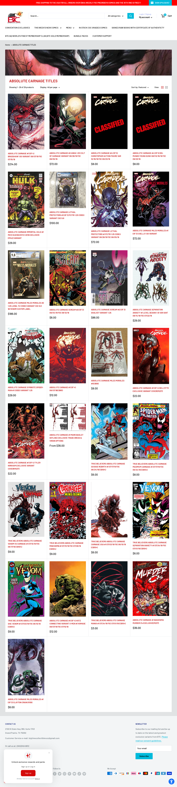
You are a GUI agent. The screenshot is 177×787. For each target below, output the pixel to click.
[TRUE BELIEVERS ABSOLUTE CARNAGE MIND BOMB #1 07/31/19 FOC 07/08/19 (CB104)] (67, 510)
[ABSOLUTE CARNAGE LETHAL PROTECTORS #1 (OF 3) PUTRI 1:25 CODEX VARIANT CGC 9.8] (67, 190)
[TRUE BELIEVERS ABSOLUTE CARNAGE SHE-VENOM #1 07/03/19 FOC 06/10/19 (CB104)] (26, 589)
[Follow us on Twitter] (59, 773)
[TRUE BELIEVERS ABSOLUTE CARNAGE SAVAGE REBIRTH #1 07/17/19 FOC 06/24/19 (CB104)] (109, 431)
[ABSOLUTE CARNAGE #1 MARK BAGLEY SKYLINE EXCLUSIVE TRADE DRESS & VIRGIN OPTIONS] (67, 417)
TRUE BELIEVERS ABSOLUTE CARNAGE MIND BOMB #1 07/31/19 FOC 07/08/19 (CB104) (66, 546)
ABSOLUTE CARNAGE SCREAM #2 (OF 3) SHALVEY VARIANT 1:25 (108, 311)
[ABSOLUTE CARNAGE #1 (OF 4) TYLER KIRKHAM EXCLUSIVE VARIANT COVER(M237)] (26, 431)
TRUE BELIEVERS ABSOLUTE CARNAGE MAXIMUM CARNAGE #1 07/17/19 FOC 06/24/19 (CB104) (150, 467)
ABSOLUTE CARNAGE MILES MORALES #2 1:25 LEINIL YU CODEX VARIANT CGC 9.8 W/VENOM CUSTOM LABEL (26, 306)
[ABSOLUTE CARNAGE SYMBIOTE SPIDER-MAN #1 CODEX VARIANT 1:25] (26, 355)
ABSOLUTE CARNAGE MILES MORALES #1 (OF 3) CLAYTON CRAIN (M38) (26, 700)
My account (144, 17)
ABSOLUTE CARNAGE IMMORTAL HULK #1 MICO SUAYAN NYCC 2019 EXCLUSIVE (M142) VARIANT (26, 235)
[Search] (130, 16)
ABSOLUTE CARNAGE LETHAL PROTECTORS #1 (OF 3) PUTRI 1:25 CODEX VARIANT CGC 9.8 (66, 215)
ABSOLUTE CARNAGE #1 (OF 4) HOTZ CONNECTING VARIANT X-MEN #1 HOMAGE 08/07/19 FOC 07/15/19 (67, 623)
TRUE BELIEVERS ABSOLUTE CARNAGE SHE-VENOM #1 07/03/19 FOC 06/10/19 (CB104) (25, 623)
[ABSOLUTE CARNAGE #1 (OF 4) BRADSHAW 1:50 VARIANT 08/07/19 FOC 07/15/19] (26, 121)
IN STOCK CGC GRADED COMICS (93, 27)
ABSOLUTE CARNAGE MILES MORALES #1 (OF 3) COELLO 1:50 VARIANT (150, 232)
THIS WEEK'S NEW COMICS (46, 27)
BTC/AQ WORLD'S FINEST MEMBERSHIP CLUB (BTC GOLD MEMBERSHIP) (37, 36)
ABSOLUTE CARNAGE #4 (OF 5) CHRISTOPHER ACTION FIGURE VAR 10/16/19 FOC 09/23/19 (106, 156)
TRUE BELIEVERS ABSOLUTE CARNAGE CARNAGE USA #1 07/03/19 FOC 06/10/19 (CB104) (108, 544)
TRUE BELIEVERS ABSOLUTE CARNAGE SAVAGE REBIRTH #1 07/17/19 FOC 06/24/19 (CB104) (108, 466)
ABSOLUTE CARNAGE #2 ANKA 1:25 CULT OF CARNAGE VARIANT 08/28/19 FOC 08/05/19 (67, 156)
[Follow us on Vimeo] (84, 773)
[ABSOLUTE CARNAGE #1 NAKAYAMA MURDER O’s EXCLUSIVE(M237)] (151, 588)
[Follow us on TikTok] (79, 773)
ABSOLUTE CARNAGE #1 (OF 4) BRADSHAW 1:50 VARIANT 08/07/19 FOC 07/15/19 (25, 156)
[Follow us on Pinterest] (69, 773)
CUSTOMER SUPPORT (102, 36)
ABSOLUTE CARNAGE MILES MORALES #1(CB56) (107, 382)
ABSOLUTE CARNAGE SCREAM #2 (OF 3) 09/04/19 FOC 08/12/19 (66, 311)
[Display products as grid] (162, 87)
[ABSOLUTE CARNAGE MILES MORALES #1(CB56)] (109, 352)
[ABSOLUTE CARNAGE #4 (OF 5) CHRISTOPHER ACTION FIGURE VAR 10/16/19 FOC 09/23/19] (109, 121)
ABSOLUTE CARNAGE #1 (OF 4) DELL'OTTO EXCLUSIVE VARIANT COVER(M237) (151, 389)
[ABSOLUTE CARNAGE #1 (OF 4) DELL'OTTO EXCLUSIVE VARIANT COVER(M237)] (151, 356)
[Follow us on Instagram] (64, 773)
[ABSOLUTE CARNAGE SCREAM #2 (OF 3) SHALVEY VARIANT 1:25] (109, 278)
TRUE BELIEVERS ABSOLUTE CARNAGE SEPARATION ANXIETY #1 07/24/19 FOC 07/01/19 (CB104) (150, 545)
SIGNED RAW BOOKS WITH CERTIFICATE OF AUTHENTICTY (138, 27)
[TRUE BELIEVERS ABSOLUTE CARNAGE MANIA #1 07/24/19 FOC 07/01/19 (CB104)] (109, 588)
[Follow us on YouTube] (74, 773)
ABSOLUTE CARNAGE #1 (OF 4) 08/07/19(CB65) (62, 388)
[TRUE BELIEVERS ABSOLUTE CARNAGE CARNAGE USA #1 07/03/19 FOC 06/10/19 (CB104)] (109, 509)
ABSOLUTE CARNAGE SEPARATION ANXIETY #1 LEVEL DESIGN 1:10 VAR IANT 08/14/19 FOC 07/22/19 (150, 312)
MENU (69, 27)
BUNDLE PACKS (81, 36)
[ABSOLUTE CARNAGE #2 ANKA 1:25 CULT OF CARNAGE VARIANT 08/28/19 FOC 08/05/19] (67, 121)
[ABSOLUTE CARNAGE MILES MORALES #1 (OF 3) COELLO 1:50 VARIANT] (151, 199)
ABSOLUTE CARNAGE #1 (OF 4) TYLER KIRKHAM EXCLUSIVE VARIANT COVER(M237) (24, 465)
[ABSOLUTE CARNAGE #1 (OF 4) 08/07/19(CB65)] (67, 355)
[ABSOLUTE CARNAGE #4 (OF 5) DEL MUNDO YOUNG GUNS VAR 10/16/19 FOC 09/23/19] (151, 121)
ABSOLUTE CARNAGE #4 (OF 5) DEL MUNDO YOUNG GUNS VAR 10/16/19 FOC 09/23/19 (149, 156)
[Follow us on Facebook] (54, 773)
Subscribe (144, 756)
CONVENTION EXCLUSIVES (17, 27)
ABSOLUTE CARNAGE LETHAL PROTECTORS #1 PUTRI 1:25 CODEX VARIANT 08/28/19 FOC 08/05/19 (106, 234)
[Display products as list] (166, 87)
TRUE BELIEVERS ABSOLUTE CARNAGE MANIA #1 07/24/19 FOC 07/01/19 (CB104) (108, 621)
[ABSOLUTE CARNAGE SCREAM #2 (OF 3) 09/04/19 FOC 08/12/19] (67, 278)
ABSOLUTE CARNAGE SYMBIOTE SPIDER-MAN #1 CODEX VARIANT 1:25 (25, 388)
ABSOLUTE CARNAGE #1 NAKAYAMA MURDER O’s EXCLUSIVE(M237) (148, 621)
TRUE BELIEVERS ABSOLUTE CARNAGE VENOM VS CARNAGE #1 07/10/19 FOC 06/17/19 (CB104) (25, 544)
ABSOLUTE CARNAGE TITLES (24, 45)
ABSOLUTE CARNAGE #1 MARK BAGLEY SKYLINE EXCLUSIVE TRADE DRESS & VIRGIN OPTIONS (66, 438)
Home (7, 45)
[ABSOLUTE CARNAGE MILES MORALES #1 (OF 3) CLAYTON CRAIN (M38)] (26, 667)
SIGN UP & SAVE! (162, 3)
